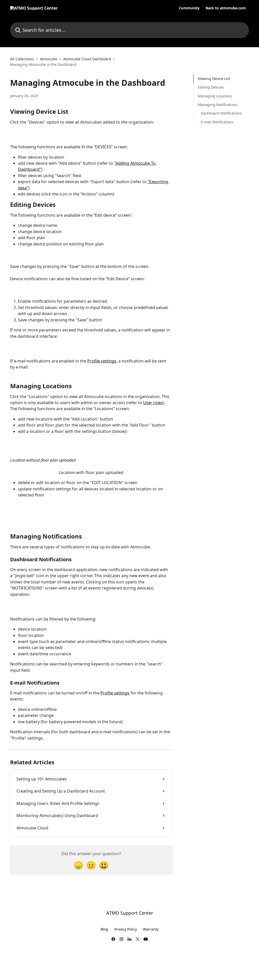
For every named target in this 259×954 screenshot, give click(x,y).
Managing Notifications (218, 104)
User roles (153, 402)
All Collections (22, 59)
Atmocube (48, 59)
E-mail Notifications (217, 122)
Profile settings (101, 361)
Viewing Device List (214, 78)
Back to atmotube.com (226, 8)
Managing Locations (215, 96)
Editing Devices (211, 87)
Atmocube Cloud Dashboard (87, 59)
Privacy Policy (125, 929)
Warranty (151, 929)
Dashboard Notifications (221, 113)
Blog (104, 929)
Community (189, 8)
